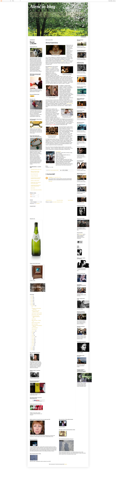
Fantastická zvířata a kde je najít (36, 169)
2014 (32, 301)
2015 (32, 300)
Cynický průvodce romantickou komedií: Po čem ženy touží (36, 178)
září (32, 333)
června (33, 338)
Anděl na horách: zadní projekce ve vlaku (35, 311)
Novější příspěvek (49, 200)
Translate (38, 203)
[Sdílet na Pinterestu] (67, 170)
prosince (33, 305)
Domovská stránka (60, 200)
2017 (32, 297)
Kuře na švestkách (35, 327)
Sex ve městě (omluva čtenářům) (36, 189)
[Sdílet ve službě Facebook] (66, 170)
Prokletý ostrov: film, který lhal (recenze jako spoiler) (35, 183)
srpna (33, 335)
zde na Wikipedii (70, 103)
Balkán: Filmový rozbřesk (36, 322)
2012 (32, 304)
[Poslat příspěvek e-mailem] (60, 170)
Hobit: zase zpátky (35, 324)
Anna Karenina (58, 151)
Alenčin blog (42, 6)
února (33, 343)
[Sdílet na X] (65, 170)
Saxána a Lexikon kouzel (35, 180)
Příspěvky (33, 194)
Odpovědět (50, 181)
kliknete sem (81, 234)
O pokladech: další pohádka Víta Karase (36, 309)
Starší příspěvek (70, 200)
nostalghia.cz (51, 177)
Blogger (65, 464)
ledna (33, 345)
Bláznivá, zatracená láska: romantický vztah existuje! (35, 172)
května (33, 339)
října (32, 332)
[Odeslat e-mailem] (62, 170)
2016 (32, 298)
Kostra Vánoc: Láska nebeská (37, 314)
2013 (32, 303)
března (33, 342)
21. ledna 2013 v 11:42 (57, 177)
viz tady (49, 67)
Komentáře (33, 196)
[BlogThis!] (63, 170)
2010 (32, 348)
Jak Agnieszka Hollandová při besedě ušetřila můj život (36, 186)
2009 (32, 349)
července (33, 336)
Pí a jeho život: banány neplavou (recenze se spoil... (36, 316)
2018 (32, 296)
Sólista (62, 60)
